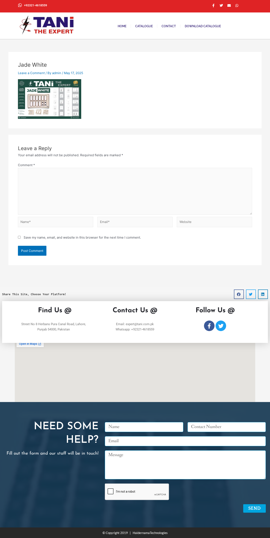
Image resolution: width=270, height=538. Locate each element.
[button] (239, 294)
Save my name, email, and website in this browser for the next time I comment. (82, 237)
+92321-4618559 (35, 5)
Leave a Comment (31, 73)
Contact (169, 26)
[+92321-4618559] (20, 5)
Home (122, 26)
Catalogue (144, 26)
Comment (26, 165)
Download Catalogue (203, 26)
